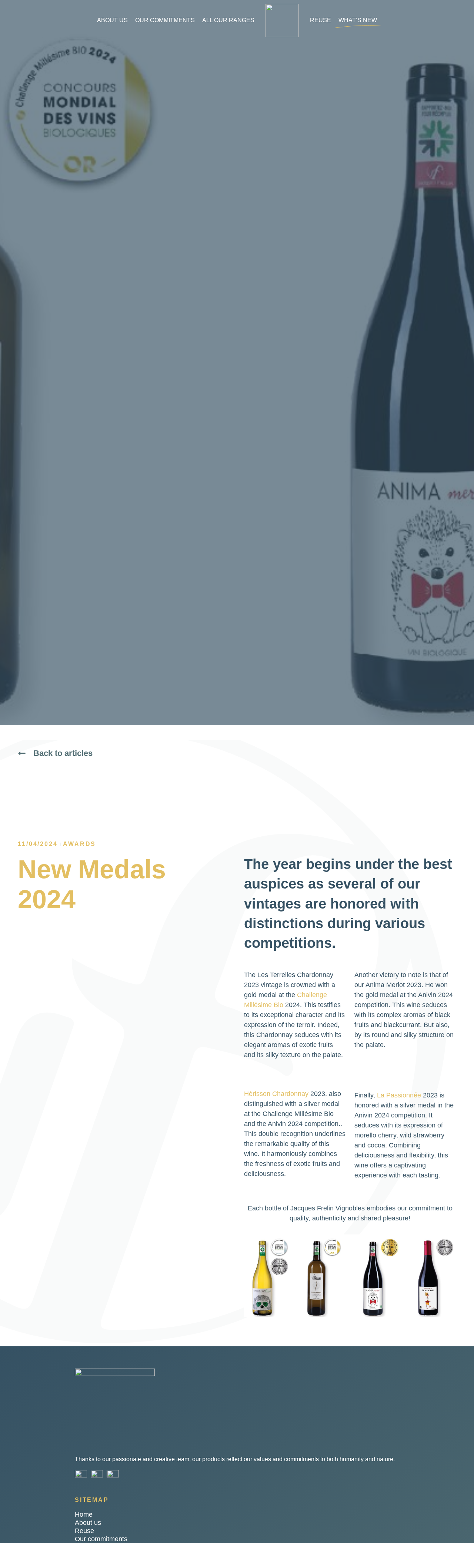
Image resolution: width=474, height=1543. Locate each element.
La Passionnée (399, 1095)
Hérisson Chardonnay (276, 1093)
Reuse (320, 20)
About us (112, 20)
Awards (79, 844)
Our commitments (165, 20)
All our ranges (228, 20)
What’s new (357, 20)
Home (84, 1514)
